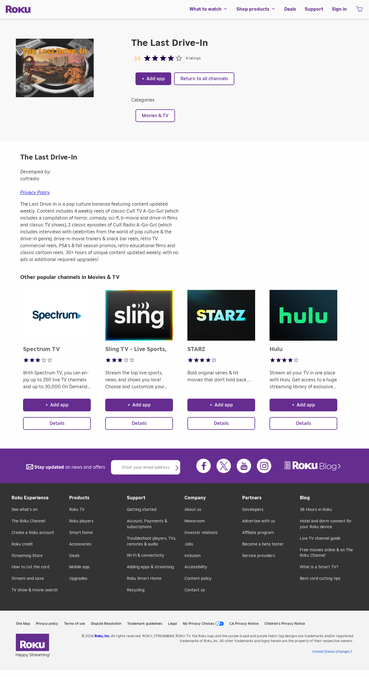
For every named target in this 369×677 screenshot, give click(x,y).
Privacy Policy (35, 192)
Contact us (194, 590)
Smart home (81, 533)
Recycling (135, 590)
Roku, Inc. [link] (102, 636)
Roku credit (22, 544)
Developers (252, 510)
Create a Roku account (33, 533)
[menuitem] (208, 9)
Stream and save (28, 579)
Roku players (81, 521)
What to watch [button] (205, 9)
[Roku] (19, 9)
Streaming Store (27, 556)
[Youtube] (244, 466)
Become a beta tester (263, 544)
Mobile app (79, 567)
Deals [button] (290, 9)
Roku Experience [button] (30, 498)
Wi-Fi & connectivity (145, 556)
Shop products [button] (252, 9)
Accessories (80, 544)
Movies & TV (155, 115)
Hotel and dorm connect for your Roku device (326, 524)
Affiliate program (258, 533)
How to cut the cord (30, 567)
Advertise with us (258, 521)
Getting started (141, 510)
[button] (177, 468)
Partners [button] (251, 498)
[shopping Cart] (359, 10)
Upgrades (78, 579)
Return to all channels (204, 78)
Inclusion (192, 556)
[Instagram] (264, 466)
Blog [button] (305, 498)
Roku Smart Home (144, 579)
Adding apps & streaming (150, 567)
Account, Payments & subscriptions (147, 524)
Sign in (339, 9)
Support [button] (314, 9)
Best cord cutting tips (320, 579)
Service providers (258, 556)
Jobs (188, 544)
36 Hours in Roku (316, 510)
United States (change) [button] (331, 651)
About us (192, 510)
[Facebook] (203, 466)
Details (57, 423)
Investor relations (201, 533)
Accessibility (195, 567)
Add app (153, 78)
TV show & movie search (35, 590)
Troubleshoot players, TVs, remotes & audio (151, 541)
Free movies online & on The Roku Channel (326, 553)
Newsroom (194, 521)
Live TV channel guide (320, 539)
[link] (313, 466)
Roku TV (76, 510)
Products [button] (79, 498)
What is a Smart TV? (319, 567)
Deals (74, 556)
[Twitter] (223, 466)
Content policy (198, 579)
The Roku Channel (28, 521)
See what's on (24, 510)
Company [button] (195, 498)
